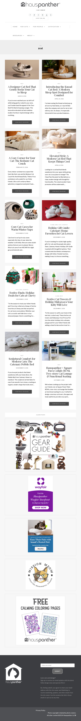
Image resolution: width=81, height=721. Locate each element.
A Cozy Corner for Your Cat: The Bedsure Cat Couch (22, 160)
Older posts (40, 415)
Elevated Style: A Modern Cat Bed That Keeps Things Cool (59, 158)
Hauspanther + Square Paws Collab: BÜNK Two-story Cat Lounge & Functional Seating (59, 372)
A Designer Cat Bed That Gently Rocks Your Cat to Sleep (22, 89)
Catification (53, 26)
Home (15, 26)
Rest (22, 83)
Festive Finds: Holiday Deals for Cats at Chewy (22, 294)
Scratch (65, 224)
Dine (56, 224)
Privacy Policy (40, 710)
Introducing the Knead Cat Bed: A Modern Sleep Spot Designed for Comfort (59, 91)
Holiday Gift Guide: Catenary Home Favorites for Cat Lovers (59, 230)
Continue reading (22, 122)
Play (60, 224)
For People (38, 26)
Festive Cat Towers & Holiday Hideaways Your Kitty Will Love (59, 301)
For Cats (24, 26)
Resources (17, 35)
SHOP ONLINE (40, 18)
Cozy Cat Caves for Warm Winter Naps (22, 228)
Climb (52, 224)
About (30, 35)
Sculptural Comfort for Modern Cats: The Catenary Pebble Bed (22, 361)
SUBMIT (57, 671)
